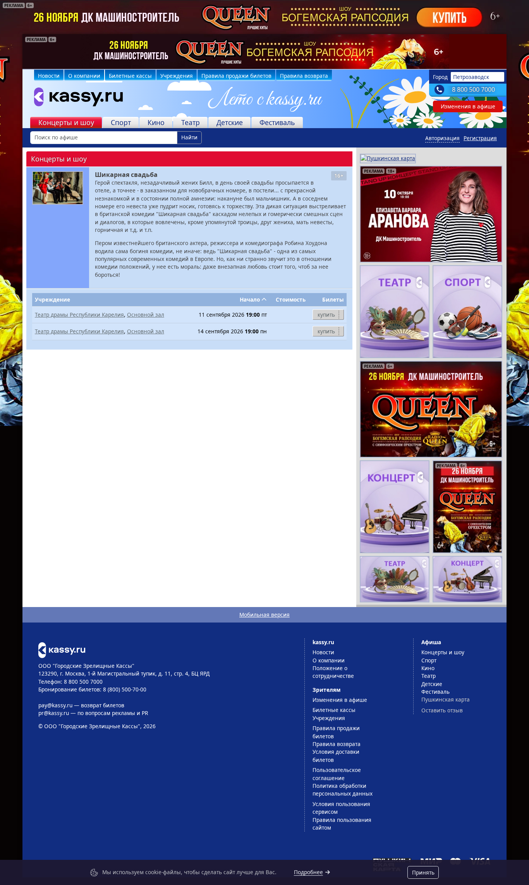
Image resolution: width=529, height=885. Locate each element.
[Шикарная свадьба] (57, 188)
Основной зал (145, 314)
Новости (49, 75)
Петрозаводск (471, 77)
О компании (84, 75)
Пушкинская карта (445, 699)
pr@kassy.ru (53, 713)
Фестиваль (277, 122)
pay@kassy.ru (55, 705)
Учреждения (176, 75)
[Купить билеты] (61, 649)
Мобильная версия (264, 614)
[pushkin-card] (388, 157)
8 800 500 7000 (473, 89)
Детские (229, 122)
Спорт (121, 122)
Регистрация (480, 138)
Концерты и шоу (66, 122)
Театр (190, 122)
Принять (423, 872)
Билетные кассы (130, 75)
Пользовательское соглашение (337, 773)
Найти (189, 137)
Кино (156, 122)
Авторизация (442, 138)
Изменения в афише (468, 106)
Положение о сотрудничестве (333, 671)
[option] (264, 51)
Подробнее (308, 872)
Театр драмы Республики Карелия (79, 314)
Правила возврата (304, 75)
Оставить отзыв (442, 710)
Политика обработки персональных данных (343, 789)
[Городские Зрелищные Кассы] (75, 99)
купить (326, 314)
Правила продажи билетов (236, 75)
